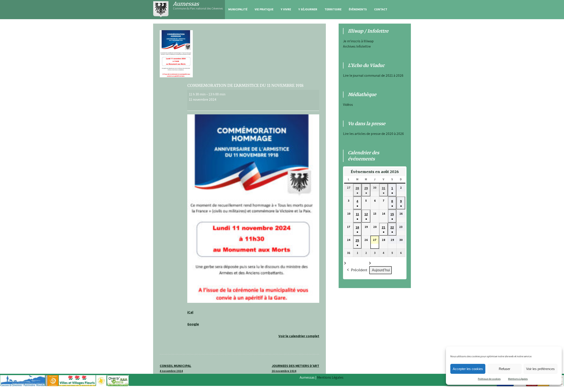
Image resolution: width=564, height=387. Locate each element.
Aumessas (186, 3)
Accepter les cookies (468, 369)
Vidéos (348, 104)
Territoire (333, 9)
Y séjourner (307, 9)
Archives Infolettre (357, 46)
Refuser (504, 369)
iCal (190, 312)
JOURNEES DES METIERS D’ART (295, 368)
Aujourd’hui (381, 270)
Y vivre (286, 9)
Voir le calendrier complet (298, 336)
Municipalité (237, 9)
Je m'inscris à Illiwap (358, 41)
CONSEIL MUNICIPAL (175, 368)
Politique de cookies (489, 378)
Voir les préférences (540, 369)
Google (193, 324)
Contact (380, 9)
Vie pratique (264, 9)
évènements (358, 9)
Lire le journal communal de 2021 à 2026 (373, 75)
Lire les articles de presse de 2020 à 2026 (373, 133)
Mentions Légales (518, 378)
